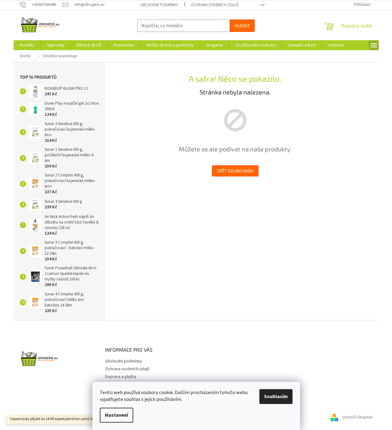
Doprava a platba (120, 377)
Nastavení (116, 415)
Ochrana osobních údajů (215, 5)
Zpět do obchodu (235, 170)
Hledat (242, 25)
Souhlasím (276, 396)
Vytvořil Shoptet (357, 417)
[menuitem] (27, 45)
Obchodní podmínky (159, 5)
